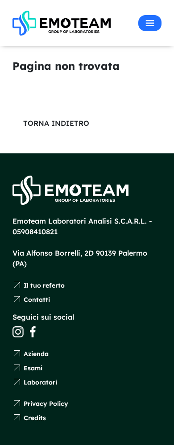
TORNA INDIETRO (56, 123)
